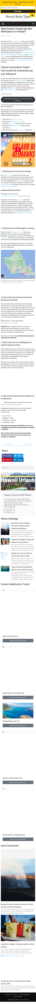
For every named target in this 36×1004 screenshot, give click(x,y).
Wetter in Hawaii (8, 175)
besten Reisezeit (5, 184)
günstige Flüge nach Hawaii (23, 213)
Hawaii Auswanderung (9, 89)
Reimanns (20, 130)
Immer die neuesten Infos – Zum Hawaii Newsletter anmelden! (18, 99)
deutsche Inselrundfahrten (8, 54)
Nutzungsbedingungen (24, 994)
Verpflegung (16, 125)
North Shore (4, 237)
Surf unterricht (21, 54)
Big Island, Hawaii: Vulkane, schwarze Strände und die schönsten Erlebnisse (20, 525)
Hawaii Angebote (18, 996)
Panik (13, 88)
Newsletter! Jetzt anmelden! (9, 186)
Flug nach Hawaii (16, 119)
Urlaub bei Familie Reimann (21, 60)
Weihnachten (19, 199)
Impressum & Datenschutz (11, 994)
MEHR (29, 89)
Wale (32, 179)
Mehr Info (9, 511)
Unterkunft (12, 123)
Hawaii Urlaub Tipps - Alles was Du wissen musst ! (18, 3)
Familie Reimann (16, 41)
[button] (3, 23)
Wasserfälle (20, 181)
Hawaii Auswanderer (20, 80)
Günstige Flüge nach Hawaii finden (8, 196)
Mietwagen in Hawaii (17, 121)
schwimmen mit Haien (27, 52)
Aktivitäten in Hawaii (29, 50)
